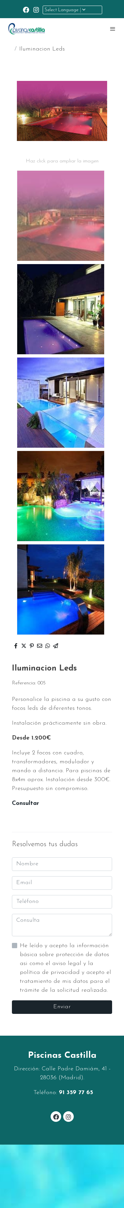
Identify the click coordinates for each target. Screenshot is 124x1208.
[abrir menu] (113, 29)
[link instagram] (36, 9)
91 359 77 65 (76, 1093)
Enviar (62, 1007)
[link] (26, 28)
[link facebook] (26, 9)
